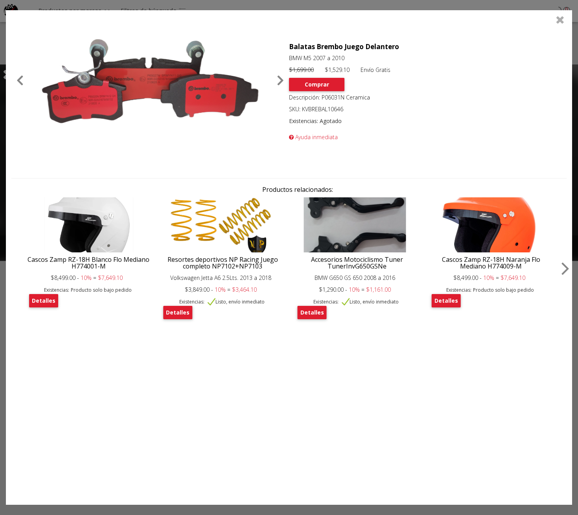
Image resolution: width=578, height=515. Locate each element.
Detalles (43, 300)
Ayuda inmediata (316, 137)
